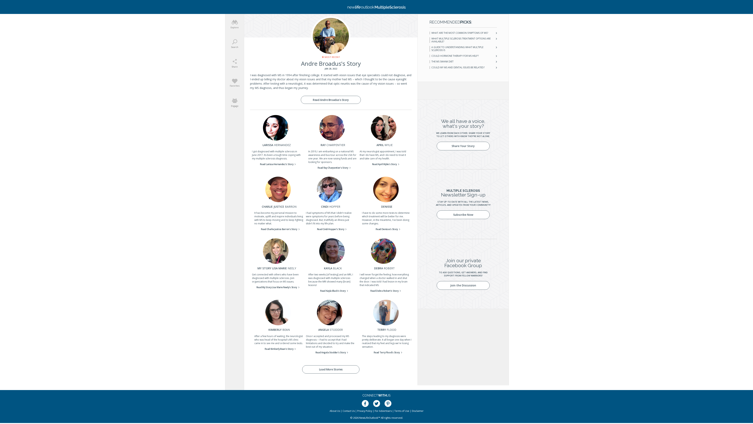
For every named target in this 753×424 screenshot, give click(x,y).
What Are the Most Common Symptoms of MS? (459, 33)
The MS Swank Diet (442, 61)
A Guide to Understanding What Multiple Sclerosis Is (457, 49)
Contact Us (349, 411)
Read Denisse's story (387, 229)
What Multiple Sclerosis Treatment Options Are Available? (461, 40)
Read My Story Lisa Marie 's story (276, 287)
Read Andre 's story (331, 100)
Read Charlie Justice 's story (279, 229)
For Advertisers (383, 411)
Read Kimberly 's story (279, 349)
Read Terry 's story (387, 352)
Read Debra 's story (384, 290)
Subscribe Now (463, 215)
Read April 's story (384, 164)
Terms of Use (401, 411)
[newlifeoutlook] (376, 7)
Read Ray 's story (333, 167)
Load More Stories (331, 369)
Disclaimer (418, 411)
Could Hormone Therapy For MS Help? (455, 56)
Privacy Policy (364, 411)
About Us (335, 411)
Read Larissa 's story (276, 164)
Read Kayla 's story (333, 290)
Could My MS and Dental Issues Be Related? (458, 67)
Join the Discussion (463, 285)
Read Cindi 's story (330, 229)
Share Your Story (463, 146)
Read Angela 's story (331, 352)
